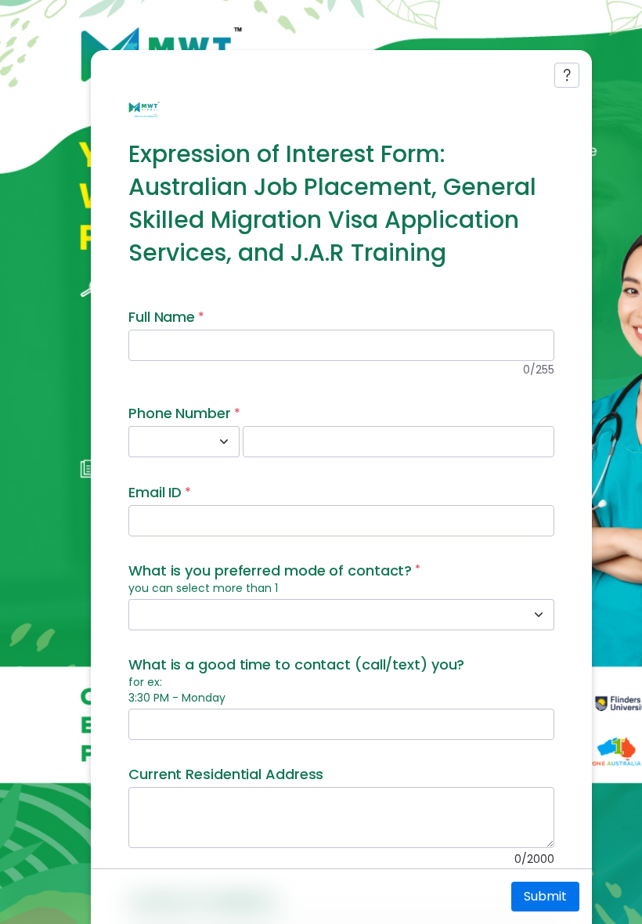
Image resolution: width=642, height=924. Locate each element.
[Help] (566, 75)
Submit (545, 896)
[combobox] (167, 441)
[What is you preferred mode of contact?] (538, 614)
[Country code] (223, 441)
